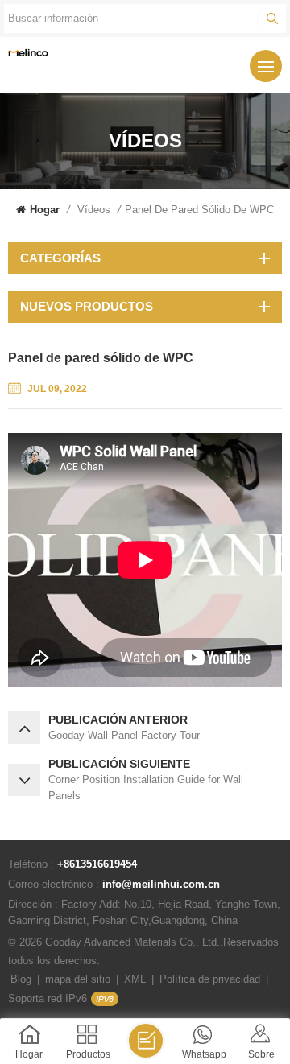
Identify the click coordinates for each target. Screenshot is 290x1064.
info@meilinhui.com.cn (161, 884)
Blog (20, 979)
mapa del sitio (77, 979)
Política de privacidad (210, 979)
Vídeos (93, 210)
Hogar (45, 210)
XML (135, 979)
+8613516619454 (97, 864)
